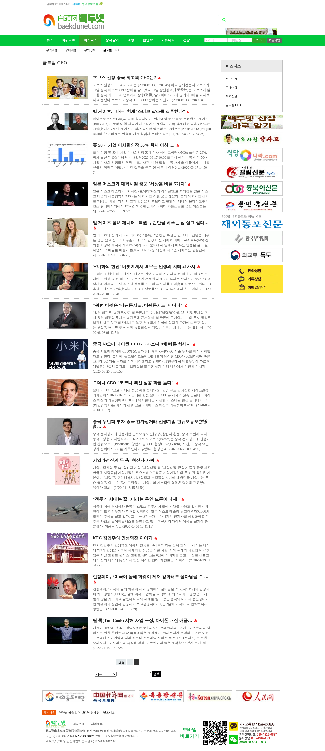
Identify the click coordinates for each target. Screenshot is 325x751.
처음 (121, 663)
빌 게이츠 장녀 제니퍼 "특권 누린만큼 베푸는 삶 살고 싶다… (151, 222)
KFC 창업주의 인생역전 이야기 (123, 537)
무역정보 (90, 50)
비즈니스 (90, 40)
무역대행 (52, 50)
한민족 (148, 40)
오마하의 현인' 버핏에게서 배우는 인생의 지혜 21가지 (145, 266)
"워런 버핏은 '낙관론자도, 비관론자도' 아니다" (138, 305)
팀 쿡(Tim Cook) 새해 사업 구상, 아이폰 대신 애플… (143, 620)
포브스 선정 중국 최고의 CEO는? (125, 77)
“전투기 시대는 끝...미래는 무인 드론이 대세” (137, 499)
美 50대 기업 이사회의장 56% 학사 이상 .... (134, 145)
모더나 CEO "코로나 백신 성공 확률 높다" (134, 382)
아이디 (210, 40)
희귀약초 (68, 40)
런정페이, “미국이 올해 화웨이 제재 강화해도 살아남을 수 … (150, 576)
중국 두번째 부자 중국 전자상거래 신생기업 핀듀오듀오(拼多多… (150, 424)
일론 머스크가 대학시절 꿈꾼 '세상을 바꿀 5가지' (140, 184)
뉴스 (50, 40)
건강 (186, 40)
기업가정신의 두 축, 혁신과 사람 (124, 460)
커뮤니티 (168, 40)
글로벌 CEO (111, 50)
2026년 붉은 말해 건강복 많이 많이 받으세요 (87, 712)
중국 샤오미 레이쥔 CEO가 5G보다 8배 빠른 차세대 (142, 344)
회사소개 (78, 724)
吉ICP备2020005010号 (80, 736)
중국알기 (112, 40)
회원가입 (274, 40)
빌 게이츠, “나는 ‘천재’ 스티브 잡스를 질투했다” (139, 111)
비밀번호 (236, 40)
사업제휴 (97, 724)
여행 (131, 40)
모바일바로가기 (189, 733)
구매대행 (71, 50)
